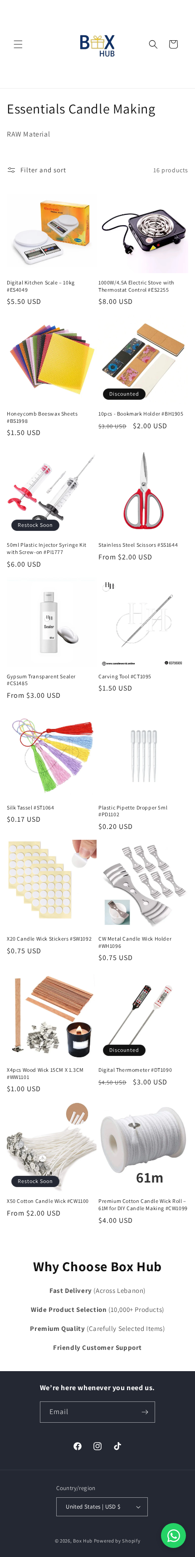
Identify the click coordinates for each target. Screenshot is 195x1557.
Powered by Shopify (117, 1541)
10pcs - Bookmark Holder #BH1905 (141, 413)
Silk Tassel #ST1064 (30, 807)
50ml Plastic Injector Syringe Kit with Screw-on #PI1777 (47, 548)
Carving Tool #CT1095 (124, 676)
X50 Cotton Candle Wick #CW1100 (48, 1200)
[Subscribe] (145, 1412)
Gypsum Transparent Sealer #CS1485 (41, 680)
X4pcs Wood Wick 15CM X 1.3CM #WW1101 (45, 1073)
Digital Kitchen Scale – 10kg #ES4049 (41, 286)
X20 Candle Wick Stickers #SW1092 (49, 938)
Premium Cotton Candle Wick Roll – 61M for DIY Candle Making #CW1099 (143, 1204)
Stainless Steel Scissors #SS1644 (138, 544)
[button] (18, 44)
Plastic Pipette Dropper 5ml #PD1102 (132, 811)
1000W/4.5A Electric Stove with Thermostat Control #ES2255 (136, 286)
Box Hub (83, 1541)
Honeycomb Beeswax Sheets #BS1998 (42, 417)
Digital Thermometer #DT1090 (135, 1069)
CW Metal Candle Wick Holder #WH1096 (134, 942)
